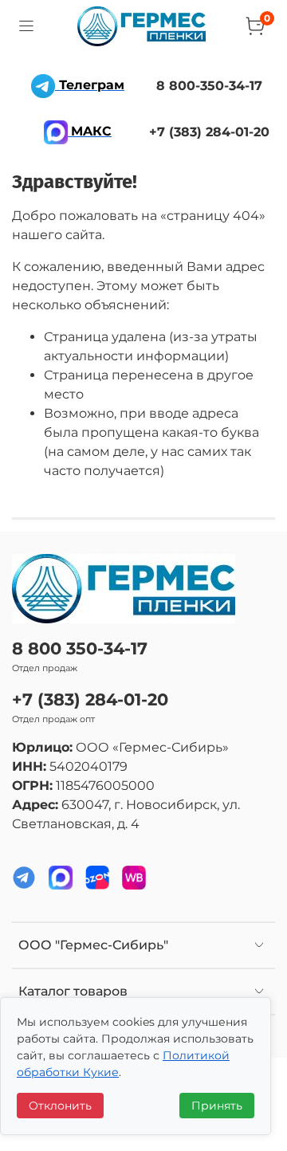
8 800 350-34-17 (79, 648)
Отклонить (60, 1105)
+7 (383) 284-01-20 (90, 699)
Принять (216, 1105)
